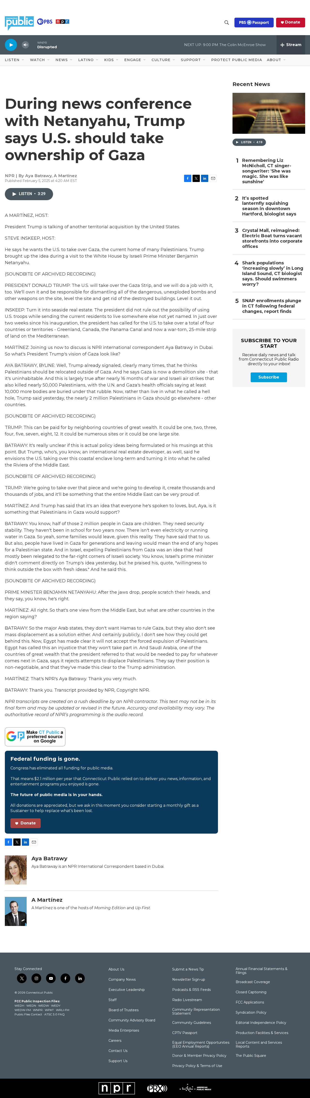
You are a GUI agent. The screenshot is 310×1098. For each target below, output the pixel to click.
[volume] (25, 44)
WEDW (43, 1005)
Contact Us (117, 1051)
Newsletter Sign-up (188, 980)
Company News (122, 980)
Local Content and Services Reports (259, 1045)
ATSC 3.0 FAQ (54, 1014)
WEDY (55, 1005)
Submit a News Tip (188, 970)
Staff (112, 1000)
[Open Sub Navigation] (23, 60)
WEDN (31, 1005)
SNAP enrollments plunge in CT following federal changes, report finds (271, 306)
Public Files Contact (28, 1014)
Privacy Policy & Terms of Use (197, 1066)
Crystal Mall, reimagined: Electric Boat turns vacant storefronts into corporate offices (272, 238)
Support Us (117, 1061)
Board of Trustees (123, 1010)
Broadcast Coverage (253, 982)
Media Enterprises (123, 1031)
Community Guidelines (191, 1023)
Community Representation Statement (196, 1012)
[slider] (33, 44)
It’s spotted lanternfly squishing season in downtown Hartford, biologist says (269, 206)
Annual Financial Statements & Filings (261, 971)
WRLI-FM (62, 1010)
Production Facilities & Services (262, 1033)
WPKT (49, 1010)
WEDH (19, 1005)
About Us (116, 970)
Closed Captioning (251, 992)
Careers (114, 1041)
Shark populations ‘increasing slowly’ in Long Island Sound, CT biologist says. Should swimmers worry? (272, 274)
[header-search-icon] (226, 22)
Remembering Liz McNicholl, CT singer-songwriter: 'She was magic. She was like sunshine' (266, 171)
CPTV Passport (184, 1033)
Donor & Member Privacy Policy (199, 1056)
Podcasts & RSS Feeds (191, 990)
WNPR (38, 1010)
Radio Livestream (187, 1000)
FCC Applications (250, 1002)
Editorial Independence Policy (261, 1023)
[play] (11, 44)
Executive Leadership (126, 990)
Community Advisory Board (131, 1020)
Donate (292, 22)
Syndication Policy (251, 1013)
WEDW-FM (23, 1010)
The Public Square (251, 1056)
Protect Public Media (236, 60)
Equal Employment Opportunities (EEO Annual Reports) (200, 1045)
